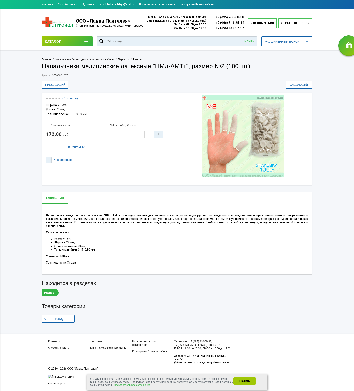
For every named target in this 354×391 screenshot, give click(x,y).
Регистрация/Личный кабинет (197, 4)
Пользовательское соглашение (157, 4)
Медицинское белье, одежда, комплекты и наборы (84, 59)
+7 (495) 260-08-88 (230, 17)
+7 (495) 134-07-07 (230, 28)
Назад (58, 319)
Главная (46, 59)
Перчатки (123, 59)
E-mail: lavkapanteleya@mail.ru (116, 4)
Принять (244, 381)
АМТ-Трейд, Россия (123, 125)
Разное (137, 59)
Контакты (47, 4)
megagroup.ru (56, 383)
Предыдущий (55, 84)
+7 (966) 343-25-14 (230, 23)
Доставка (88, 4)
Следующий (299, 84)
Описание (55, 198)
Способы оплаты (68, 4)
